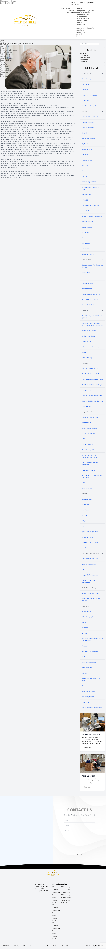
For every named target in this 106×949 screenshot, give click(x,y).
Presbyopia (85, 232)
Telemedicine (86, 238)
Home (63, 9)
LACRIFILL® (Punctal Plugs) (90, 542)
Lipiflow (84, 657)
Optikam (84, 686)
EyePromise (85, 504)
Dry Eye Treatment (87, 144)
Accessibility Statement (45, 946)
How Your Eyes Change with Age (92, 385)
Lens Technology (87, 358)
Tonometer (85, 646)
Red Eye (79, 23)
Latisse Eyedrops (87, 499)
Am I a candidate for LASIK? (90, 559)
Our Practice (70, 11)
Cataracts (85, 155)
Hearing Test (81, 25)
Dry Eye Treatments (83, 13)
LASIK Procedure (87, 439)
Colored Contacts (87, 283)
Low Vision (85, 165)
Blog (77, 36)
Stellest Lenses (86, 341)
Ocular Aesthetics (87, 537)
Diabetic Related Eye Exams (90, 593)
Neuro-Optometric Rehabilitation (92, 216)
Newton (84, 633)
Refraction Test (86, 195)
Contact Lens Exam (88, 128)
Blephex (84, 673)
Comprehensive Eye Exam (90, 117)
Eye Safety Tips (86, 390)
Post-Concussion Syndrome (90, 106)
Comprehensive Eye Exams (85, 11)
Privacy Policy (60, 946)
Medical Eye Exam (87, 222)
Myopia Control (82, 17)
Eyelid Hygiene (86, 406)
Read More (87, 748)
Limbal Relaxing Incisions (89, 428)
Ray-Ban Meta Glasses (88, 336)
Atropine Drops (86, 548)
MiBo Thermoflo (87, 668)
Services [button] (79, 9)
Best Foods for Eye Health (90, 368)
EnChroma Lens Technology (90, 347)
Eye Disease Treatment (89, 470)
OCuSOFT (85, 515)
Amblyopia (85, 90)
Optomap (85, 628)
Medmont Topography (89, 662)
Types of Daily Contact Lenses (91, 305)
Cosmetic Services (87, 444)
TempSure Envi (86, 611)
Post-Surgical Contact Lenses (91, 294)
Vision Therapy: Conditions (90, 95)
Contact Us (90, 28)
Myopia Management (88, 138)
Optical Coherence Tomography (92, 707)
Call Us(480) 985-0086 (75, 4)
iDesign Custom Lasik (88, 433)
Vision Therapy (86, 79)
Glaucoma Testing (87, 149)
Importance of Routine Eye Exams (92, 379)
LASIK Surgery (86, 483)
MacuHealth (85, 510)
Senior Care (85, 249)
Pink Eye (84, 176)
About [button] (68, 9)
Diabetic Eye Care (82, 21)
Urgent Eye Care (87, 227)
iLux (83, 526)
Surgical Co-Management (90, 575)
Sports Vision (86, 84)
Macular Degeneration (89, 182)
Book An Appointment (87, 3)
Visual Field (85, 702)
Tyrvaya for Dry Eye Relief (90, 532)
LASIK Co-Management (89, 564)
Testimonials (79, 34)
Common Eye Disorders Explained (92, 401)
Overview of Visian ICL (89, 488)
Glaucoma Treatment (88, 254)
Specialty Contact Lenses (89, 278)
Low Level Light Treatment (90, 651)
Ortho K (84, 133)
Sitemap (69, 946)
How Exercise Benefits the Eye (91, 374)
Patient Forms (80, 30)
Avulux (84, 352)
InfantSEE (85, 200)
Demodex (85, 171)
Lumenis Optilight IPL (88, 697)
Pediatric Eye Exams (88, 122)
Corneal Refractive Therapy (90, 205)
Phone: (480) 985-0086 (41, 891)
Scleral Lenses (86, 272)
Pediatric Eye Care (83, 15)
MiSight (84, 521)
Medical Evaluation (83, 19)
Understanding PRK (88, 450)
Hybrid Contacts (87, 289)
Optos (84, 622)
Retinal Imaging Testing (89, 617)
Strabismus (85, 100)
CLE (83, 569)
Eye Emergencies (87, 160)
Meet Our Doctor (71, 13)
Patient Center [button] (80, 28)
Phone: (37, 897)
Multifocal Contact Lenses (90, 299)
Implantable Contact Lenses (90, 417)
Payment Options (81, 32)
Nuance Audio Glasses (89, 331)
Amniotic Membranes (88, 211)
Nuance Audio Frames (88, 691)
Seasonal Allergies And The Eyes (92, 396)
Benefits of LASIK (87, 423)
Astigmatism (86, 243)
